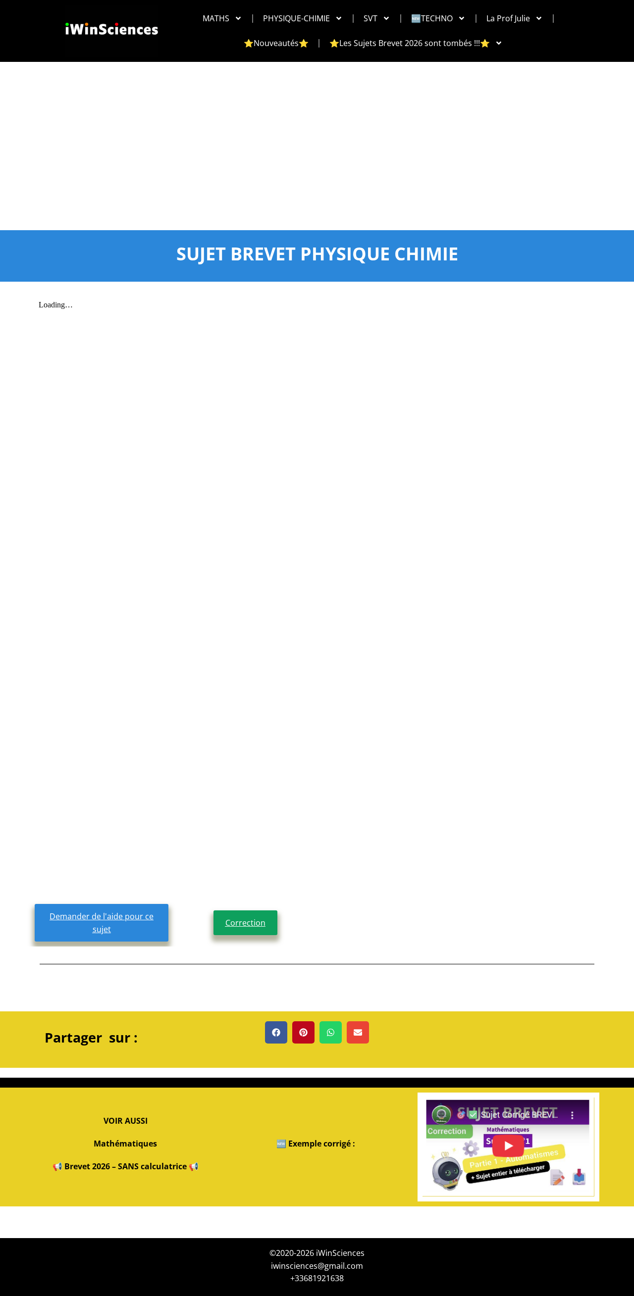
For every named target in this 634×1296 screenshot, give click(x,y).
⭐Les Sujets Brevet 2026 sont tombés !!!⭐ (409, 43)
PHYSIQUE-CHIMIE (296, 18)
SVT (370, 18)
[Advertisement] (317, 136)
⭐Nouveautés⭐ (276, 43)
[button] (276, 1032)
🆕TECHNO (432, 18)
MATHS (216, 18)
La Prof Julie (508, 18)
